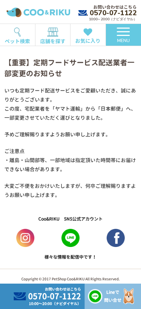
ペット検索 (17, 41)
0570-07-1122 (113, 13)
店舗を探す (52, 41)
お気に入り (88, 40)
